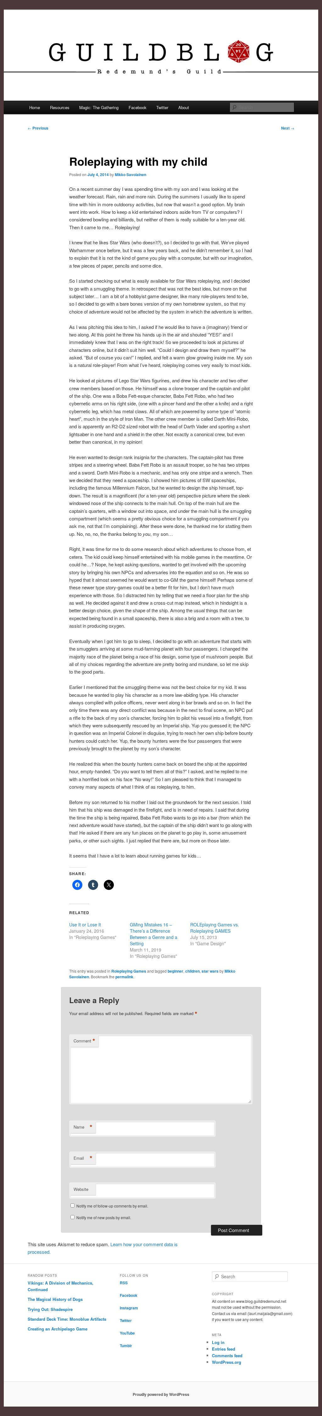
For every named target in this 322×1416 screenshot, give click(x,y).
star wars (210, 971)
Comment (84, 1041)
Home (34, 107)
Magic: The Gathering (99, 107)
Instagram (129, 1308)
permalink (124, 977)
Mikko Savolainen (130, 174)
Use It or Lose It (85, 924)
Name (83, 1127)
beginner (175, 971)
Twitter (162, 107)
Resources (59, 107)
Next (287, 128)
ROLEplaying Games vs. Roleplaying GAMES (214, 927)
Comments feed (227, 1355)
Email (83, 1158)
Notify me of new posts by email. (103, 1217)
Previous (38, 128)
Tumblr (126, 1345)
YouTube (127, 1333)
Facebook (138, 107)
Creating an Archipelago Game (57, 1329)
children (192, 971)
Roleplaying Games (128, 971)
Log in (218, 1342)
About (183, 107)
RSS (124, 1283)
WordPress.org (226, 1362)
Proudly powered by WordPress (161, 1394)
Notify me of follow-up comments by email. (112, 1205)
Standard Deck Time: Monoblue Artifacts (67, 1319)
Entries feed (223, 1349)
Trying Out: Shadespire (50, 1309)
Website (81, 1189)
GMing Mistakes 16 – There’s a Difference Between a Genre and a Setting (153, 934)
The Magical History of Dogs (55, 1299)
